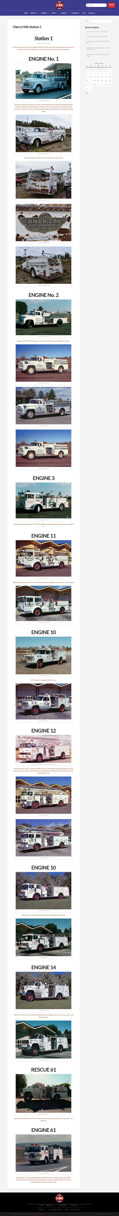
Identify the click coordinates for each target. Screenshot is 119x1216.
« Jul (86, 93)
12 (98, 77)
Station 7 (37, 49)
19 (98, 80)
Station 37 (67, 49)
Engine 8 (69, 107)
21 (106, 80)
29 (110, 84)
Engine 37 (40, 1182)
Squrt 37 (48, 771)
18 (94, 80)
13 (102, 77)
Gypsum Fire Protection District (23, 109)
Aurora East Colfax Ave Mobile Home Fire (98, 42)
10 (90, 77)
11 (94, 77)
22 (110, 80)
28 (106, 84)
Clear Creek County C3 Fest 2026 (97, 31)
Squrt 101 (46, 773)
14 (106, 77)
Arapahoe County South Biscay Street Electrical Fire (98, 48)
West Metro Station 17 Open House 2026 (98, 55)
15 (110, 77)
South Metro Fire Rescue (50, 49)
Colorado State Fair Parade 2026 (97, 36)
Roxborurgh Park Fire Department (63, 771)
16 (87, 80)
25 (94, 84)
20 (102, 80)
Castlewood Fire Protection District (49, 107)
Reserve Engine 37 (48, 1180)
